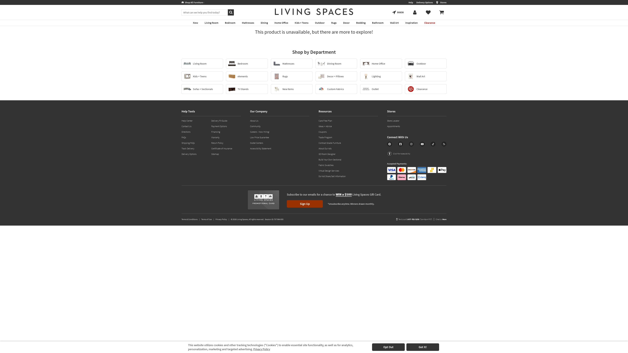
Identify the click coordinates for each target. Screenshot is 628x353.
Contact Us (187, 126)
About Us (254, 120)
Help (411, 2)
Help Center (187, 120)
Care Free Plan (325, 120)
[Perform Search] (231, 12)
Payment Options (219, 126)
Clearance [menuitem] (429, 22)
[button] (398, 153)
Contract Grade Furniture (330, 142)
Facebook (400, 144)
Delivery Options (424, 2)
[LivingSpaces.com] (314, 11)
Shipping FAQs (188, 142)
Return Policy (217, 142)
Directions (186, 131)
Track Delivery (188, 148)
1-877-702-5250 (413, 219)
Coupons (323, 131)
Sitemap (215, 154)
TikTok (433, 144)
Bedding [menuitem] (361, 22)
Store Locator (393, 120)
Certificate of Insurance (221, 148)
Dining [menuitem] (264, 22)
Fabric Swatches (326, 165)
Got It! (423, 347)
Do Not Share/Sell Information (332, 176)
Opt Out (388, 347)
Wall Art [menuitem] (394, 22)
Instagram (411, 144)
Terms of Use (206, 219)
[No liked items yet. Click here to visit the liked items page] (428, 12)
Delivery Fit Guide (219, 120)
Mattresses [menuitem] (248, 22)
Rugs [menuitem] (334, 22)
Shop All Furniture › (194, 2)
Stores (443, 2)
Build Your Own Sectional (330, 159)
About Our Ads (325, 148)
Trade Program (325, 137)
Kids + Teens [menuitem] (301, 22)
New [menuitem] (195, 22)
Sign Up (305, 204)
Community (255, 126)
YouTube (422, 144)
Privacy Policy (261, 349)
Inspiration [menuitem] (411, 22)
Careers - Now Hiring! (260, 131)
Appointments (393, 126)
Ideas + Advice (325, 126)
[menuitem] (441, 12)
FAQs (184, 137)
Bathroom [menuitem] (378, 22)
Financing (215, 131)
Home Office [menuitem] (281, 22)
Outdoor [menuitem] (320, 22)
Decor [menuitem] (346, 22)
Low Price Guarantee (259, 137)
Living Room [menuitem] (211, 22)
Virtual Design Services (329, 170)
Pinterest (389, 144)
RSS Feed (444, 144)
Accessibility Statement (260, 148)
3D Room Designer (327, 154)
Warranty (215, 137)
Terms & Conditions (190, 219)
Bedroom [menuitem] (230, 22)
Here (444, 219)
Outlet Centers (256, 142)
